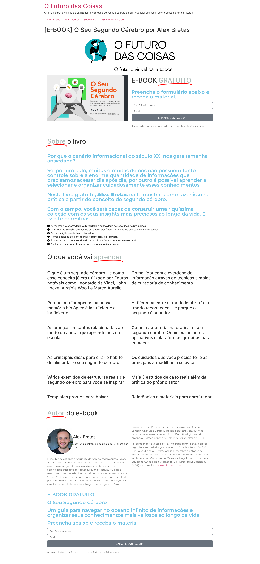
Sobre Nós (90, 19)
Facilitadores (72, 19)
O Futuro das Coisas (73, 6)
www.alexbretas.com (170, 465)
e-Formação (53, 19)
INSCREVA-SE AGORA (112, 19)
